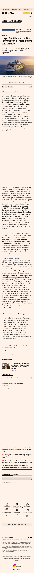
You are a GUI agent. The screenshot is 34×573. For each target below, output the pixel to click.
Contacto (5, 556)
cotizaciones (7, 518)
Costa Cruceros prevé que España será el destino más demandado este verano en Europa (20, 366)
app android (27, 518)
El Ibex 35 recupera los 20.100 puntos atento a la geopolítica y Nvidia (23, 31)
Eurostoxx (8, 482)
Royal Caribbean (6, 378)
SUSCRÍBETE (26, 13)
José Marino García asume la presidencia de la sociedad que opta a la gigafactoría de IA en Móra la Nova (17, 449)
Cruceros (4, 36)
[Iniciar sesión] (31, 13)
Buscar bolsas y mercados (10, 474)
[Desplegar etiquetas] (31, 378)
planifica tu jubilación (7, 512)
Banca (3, 25)
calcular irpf (7, 506)
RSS (23, 558)
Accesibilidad (16, 558)
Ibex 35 (4, 9)
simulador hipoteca (17, 506)
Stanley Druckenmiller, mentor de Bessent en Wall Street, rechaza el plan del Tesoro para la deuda (17, 461)
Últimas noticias (7, 445)
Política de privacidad (8, 558)
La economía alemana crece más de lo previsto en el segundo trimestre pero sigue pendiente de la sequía (17, 456)
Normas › (30, 355)
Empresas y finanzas (12, 21)
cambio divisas (17, 512)
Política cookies (15, 556)
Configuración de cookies (25, 556)
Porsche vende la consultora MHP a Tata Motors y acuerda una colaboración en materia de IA (17, 466)
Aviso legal (9, 556)
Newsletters (27, 558)
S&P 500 (14, 9)
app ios (17, 518)
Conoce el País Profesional (17, 524)
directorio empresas (27, 512)
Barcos (18, 378)
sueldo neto (27, 506)
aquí (25, 388)
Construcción (25, 25)
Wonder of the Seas (9, 187)
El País (30, 16)
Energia (19, 25)
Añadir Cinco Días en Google (10, 91)
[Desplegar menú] (3, 13)
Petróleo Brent (27, 9)
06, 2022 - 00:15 (19, 82)
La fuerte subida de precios (12, 258)
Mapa (21, 558)
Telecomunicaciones (11, 25)
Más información (5, 385)
